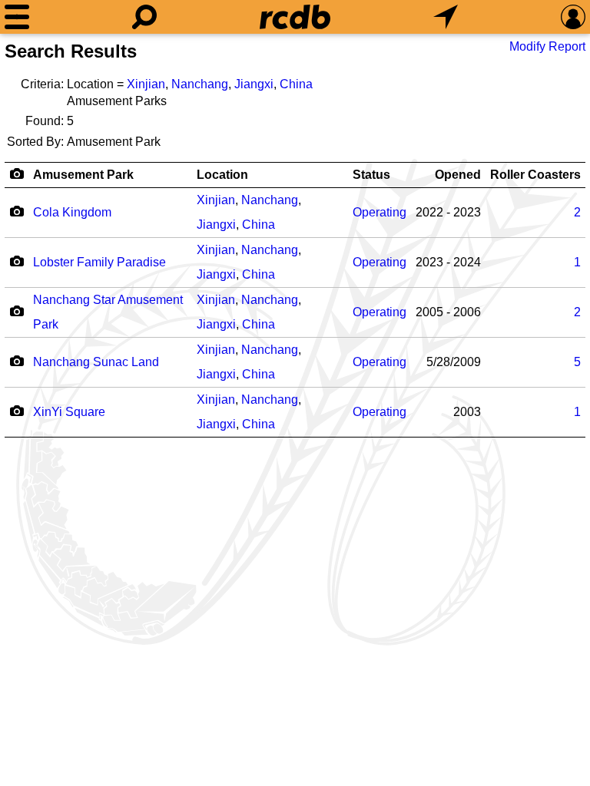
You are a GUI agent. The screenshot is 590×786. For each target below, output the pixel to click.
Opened (458, 174)
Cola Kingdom (72, 212)
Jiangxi (253, 84)
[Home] (295, 17)
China (296, 84)
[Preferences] (573, 17)
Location (222, 174)
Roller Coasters (535, 174)
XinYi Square (69, 411)
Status (371, 174)
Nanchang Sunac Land (96, 361)
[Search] (144, 17)
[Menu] (17, 17)
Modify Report (547, 46)
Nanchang (199, 84)
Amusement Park (83, 174)
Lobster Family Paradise (99, 262)
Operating (379, 212)
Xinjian (146, 84)
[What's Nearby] (445, 17)
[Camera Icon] (16, 211)
